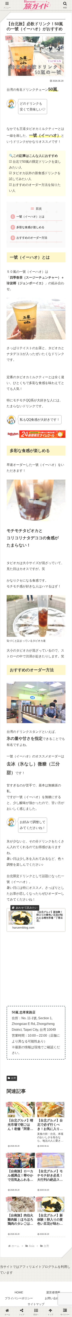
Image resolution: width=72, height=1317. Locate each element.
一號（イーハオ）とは (30, 216)
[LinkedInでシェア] (44, 1087)
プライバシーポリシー (19, 1298)
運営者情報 (53, 1292)
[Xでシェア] (12, 1066)
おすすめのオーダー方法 (31, 237)
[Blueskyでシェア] (44, 1066)
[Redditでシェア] (44, 1076)
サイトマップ (36, 1304)
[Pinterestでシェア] (28, 1087)
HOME (19, 1292)
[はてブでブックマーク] (60, 1076)
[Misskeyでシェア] (60, 1066)
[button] (64, 819)
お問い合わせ (53, 1298)
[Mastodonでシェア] (28, 1066)
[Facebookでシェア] (12, 1076)
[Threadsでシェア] (28, 1076)
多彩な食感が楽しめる (30, 227)
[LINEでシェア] (12, 1087)
